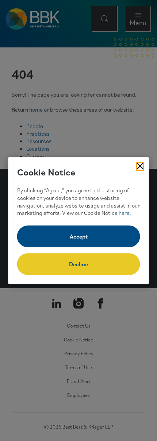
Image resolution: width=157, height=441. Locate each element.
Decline (78, 264)
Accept (79, 236)
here (124, 213)
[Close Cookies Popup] (140, 166)
